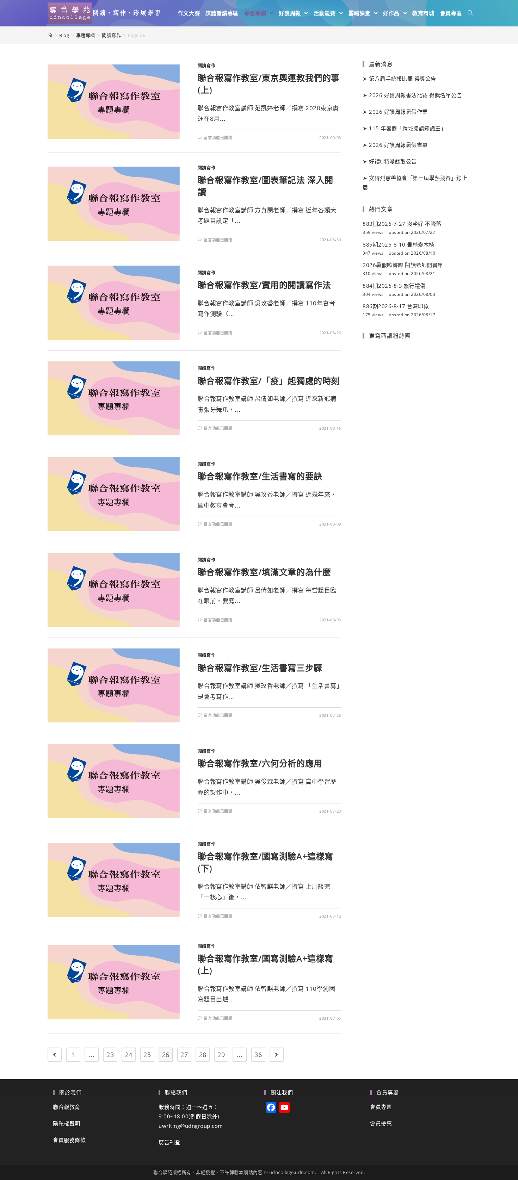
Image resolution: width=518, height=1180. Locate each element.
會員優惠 (381, 1123)
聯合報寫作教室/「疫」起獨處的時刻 (269, 380)
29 (221, 1054)
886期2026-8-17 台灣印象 (396, 306)
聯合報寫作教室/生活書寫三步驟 (260, 667)
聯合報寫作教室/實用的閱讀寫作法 (264, 285)
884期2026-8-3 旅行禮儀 (394, 285)
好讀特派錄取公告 (393, 161)
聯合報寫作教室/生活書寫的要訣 (260, 476)
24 (128, 1054)
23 (110, 1054)
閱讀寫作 (206, 66)
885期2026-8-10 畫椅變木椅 (398, 244)
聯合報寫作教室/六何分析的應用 (260, 763)
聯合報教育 (66, 1106)
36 (258, 1054)
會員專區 (381, 1106)
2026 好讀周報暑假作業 (398, 111)
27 (184, 1054)
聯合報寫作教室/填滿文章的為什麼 (264, 572)
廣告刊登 (169, 1142)
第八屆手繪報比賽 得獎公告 (402, 78)
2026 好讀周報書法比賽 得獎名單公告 (415, 95)
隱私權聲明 (66, 1123)
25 (147, 1054)
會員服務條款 (69, 1139)
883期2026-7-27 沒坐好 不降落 (402, 223)
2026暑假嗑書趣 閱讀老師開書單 (403, 264)
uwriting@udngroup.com (191, 1125)
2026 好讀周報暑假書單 (398, 144)
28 (202, 1054)
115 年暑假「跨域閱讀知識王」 (407, 128)
